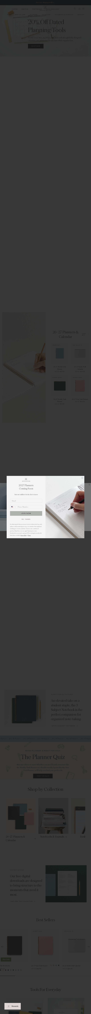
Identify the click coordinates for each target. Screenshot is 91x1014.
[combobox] (13, 507)
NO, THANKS (26, 519)
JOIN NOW (26, 513)
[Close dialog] (82, 478)
